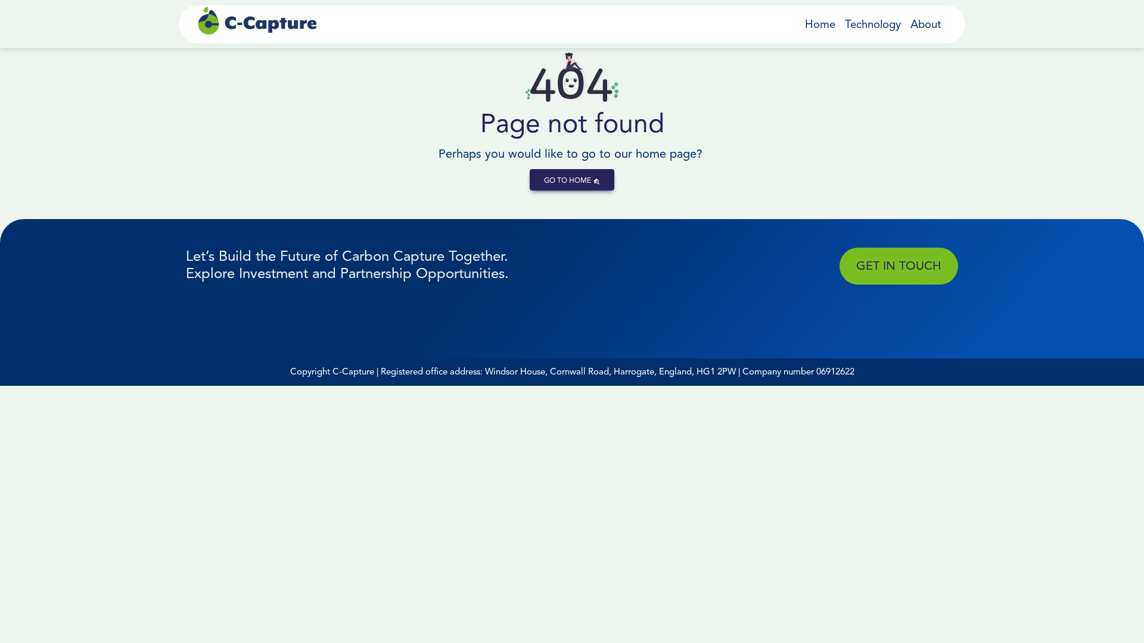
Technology (873, 24)
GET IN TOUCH (898, 265)
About (925, 24)
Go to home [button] (568, 180)
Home (820, 24)
